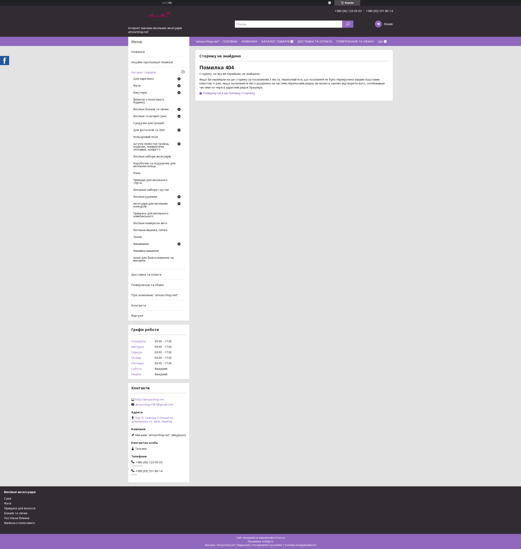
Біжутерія (140, 92)
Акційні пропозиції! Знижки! (152, 62)
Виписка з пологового (19, 523)
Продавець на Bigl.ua (260, 541)
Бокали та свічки (15, 513)
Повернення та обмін (147, 285)
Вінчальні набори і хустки (151, 190)
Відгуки (137, 315)
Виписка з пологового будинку (148, 101)
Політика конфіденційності (300, 545)
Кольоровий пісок (145, 137)
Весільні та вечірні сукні (149, 116)
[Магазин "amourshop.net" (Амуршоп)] (158, 16)
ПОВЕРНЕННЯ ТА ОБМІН (355, 41)
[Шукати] (347, 24)
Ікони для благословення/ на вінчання (153, 259)
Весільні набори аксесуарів (152, 156)
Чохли (137, 237)
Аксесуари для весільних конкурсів (150, 205)
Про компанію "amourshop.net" (154, 295)
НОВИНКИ (249, 41)
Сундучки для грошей (148, 123)
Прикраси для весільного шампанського (150, 215)
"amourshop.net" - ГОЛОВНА (216, 41)
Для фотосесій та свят (149, 130)
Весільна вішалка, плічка (150, 230)
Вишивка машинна (146, 251)
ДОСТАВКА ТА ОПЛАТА (314, 41)
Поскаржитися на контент (267, 545)
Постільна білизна (16, 518)
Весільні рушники (145, 197)
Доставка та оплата (146, 274)
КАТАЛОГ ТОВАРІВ (275, 41)
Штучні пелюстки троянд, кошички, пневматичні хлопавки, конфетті (151, 146)
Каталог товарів (143, 72)
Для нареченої (143, 79)
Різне (136, 173)
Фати (136, 85)
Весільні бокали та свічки (151, 109)
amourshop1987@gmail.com (154, 404)
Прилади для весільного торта (150, 182)
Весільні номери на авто (150, 223)
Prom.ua (280, 537)
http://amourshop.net (149, 399)
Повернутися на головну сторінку (229, 93)
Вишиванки (141, 244)
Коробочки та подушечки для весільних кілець (154, 165)
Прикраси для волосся (19, 508)
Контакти (138, 305)
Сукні (7, 498)
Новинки (138, 52)
